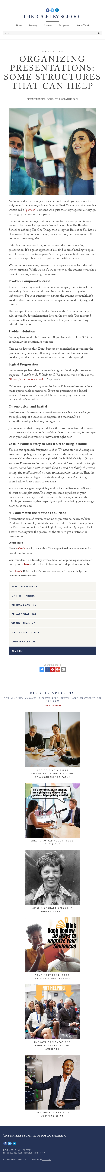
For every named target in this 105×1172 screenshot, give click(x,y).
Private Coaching (23, 614)
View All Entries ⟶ (52, 705)
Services (48, 26)
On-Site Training (23, 595)
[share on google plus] (58, 670)
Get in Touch (83, 26)
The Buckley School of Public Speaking (34, 1136)
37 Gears (46, 1159)
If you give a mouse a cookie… (28, 379)
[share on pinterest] (52, 670)
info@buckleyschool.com (34, 1152)
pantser (30, 210)
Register (17, 650)
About (18, 26)
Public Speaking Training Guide (62, 99)
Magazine (64, 26)
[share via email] (63, 670)
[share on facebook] (47, 670)
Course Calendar (23, 641)
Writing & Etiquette (25, 632)
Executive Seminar (24, 586)
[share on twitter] (42, 670)
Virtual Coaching (24, 604)
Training (33, 26)
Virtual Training (23, 623)
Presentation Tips (36, 99)
